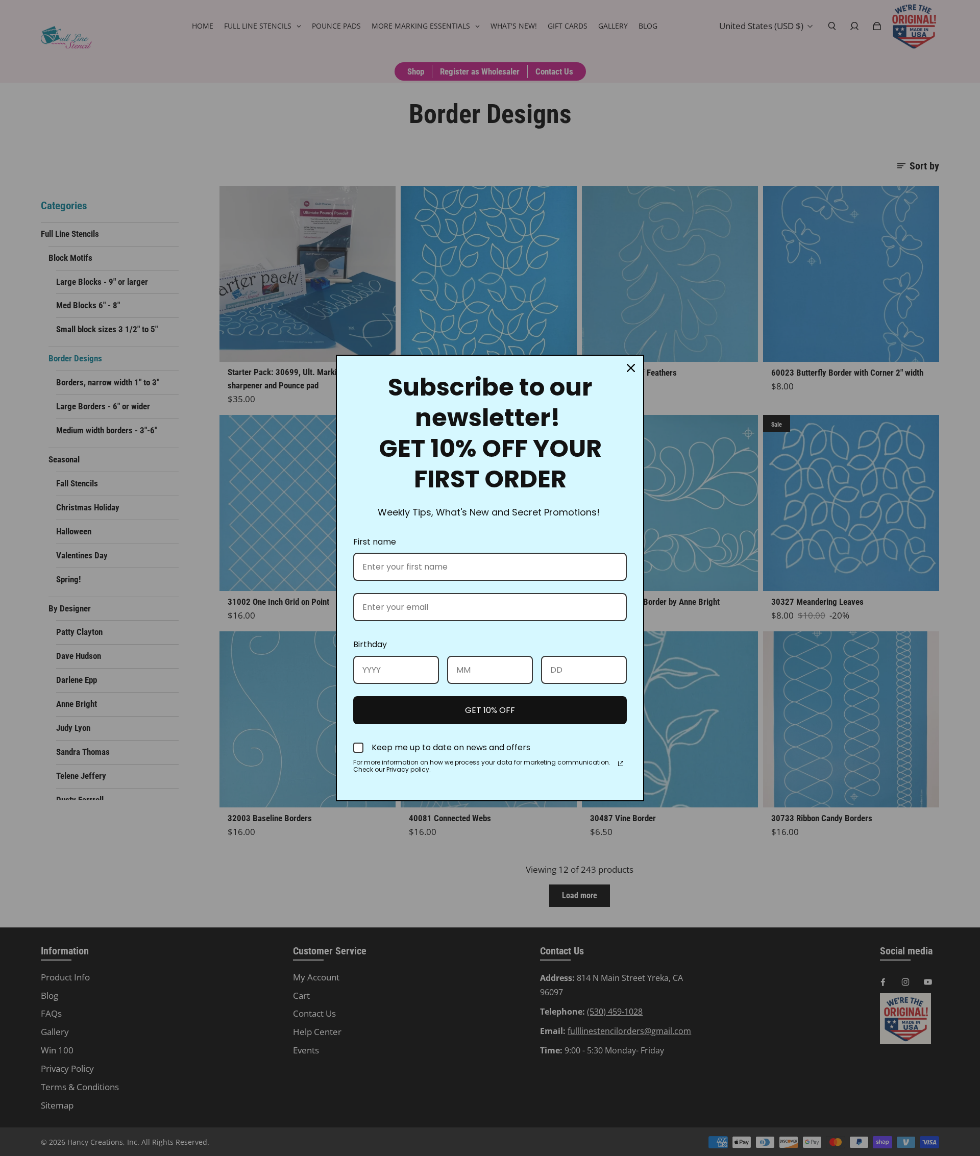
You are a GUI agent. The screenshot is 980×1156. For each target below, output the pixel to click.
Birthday (370, 644)
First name (374, 542)
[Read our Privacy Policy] (621, 763)
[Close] (631, 368)
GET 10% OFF (490, 710)
